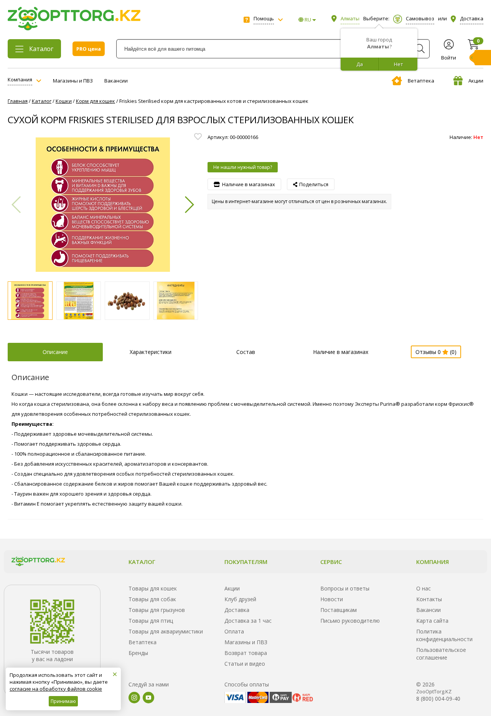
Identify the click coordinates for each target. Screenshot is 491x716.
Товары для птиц (151, 620)
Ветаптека (421, 80)
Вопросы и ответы (344, 588)
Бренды (138, 652)
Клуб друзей (240, 599)
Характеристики (150, 352)
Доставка (236, 609)
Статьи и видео (244, 663)
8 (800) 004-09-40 (438, 698)
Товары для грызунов (157, 609)
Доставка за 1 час (248, 620)
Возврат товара (245, 652)
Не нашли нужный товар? (242, 167)
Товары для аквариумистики (166, 631)
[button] (189, 204)
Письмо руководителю (350, 620)
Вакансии (116, 80)
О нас (423, 588)
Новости (331, 599)
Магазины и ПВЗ (73, 80)
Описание (55, 352)
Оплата (234, 631)
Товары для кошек (153, 588)
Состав (245, 352)
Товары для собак (152, 599)
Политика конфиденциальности (444, 635)
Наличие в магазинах (340, 352)
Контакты (429, 599)
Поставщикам (338, 609)
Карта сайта (432, 620)
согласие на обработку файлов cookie (56, 688)
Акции (475, 80)
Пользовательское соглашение (441, 653)
